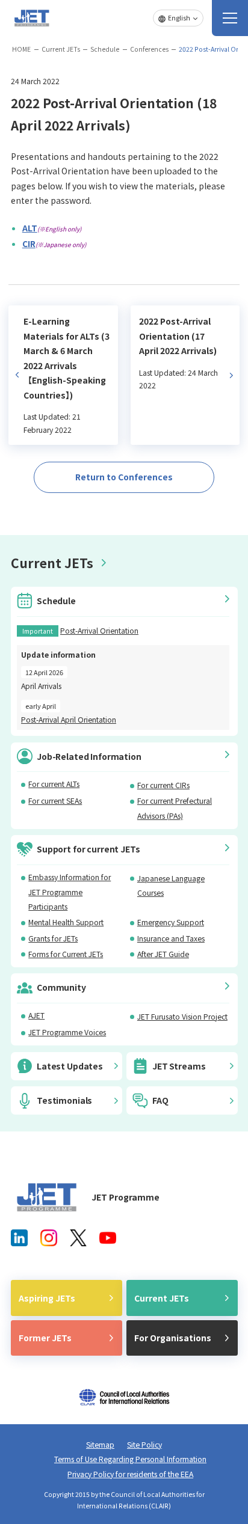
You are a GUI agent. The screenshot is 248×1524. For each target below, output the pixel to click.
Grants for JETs (53, 938)
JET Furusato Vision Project (182, 1016)
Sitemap (100, 1444)
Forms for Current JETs (65, 954)
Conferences (149, 49)
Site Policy (144, 1444)
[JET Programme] (47, 1197)
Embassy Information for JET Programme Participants (69, 892)
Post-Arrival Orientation (99, 630)
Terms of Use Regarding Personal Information (130, 1459)
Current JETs (61, 49)
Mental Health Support (66, 922)
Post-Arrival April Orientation (68, 719)
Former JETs (45, 1338)
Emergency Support (170, 922)
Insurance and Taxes (171, 938)
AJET (36, 1015)
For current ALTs (53, 784)
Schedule (104, 49)
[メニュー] (230, 18)
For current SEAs (55, 800)
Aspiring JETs (47, 1298)
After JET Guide (163, 954)
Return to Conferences (124, 477)
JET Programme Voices (67, 1032)
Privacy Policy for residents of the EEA (130, 1474)
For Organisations (172, 1338)
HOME (21, 49)
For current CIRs (163, 785)
